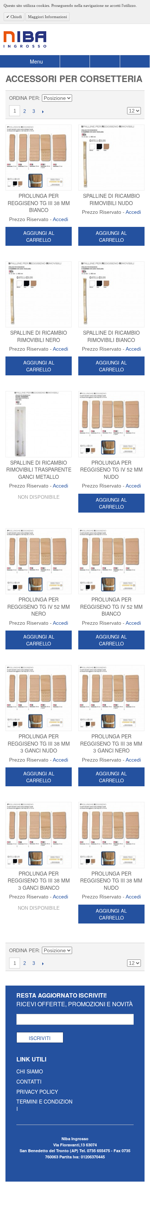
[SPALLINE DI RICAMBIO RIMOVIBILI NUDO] (111, 158)
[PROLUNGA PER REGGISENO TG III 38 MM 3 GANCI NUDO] (38, 698)
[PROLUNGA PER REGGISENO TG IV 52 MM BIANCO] (111, 561)
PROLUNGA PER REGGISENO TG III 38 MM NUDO (111, 880)
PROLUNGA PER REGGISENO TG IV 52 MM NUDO (111, 469)
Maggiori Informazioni (47, 17)
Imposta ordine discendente (78, 98)
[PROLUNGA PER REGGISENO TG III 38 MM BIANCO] (38, 158)
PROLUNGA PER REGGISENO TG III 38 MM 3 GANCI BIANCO (39, 880)
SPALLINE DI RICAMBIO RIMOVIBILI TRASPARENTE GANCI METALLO (38, 469)
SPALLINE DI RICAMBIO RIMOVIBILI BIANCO (111, 336)
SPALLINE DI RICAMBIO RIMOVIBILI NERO (38, 336)
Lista (135, 98)
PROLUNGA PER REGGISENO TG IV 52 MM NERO (38, 606)
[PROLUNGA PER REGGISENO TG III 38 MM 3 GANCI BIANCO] (38, 835)
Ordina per (24, 97)
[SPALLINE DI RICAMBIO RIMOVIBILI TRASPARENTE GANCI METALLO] (38, 424)
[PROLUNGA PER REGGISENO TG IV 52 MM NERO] (38, 561)
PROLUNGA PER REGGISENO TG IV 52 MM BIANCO (111, 606)
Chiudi (15, 17)
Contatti (29, 1081)
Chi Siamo (29, 1071)
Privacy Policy (37, 1091)
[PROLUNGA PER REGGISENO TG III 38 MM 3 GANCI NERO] (111, 698)
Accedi (60, 219)
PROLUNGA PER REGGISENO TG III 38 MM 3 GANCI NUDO (39, 743)
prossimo (42, 111)
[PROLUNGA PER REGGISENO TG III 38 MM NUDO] (111, 835)
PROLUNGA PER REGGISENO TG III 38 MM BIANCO (39, 202)
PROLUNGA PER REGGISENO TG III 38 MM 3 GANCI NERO (111, 743)
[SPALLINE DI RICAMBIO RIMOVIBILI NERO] (38, 294)
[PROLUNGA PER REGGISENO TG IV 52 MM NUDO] (111, 424)
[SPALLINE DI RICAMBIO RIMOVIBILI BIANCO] (111, 294)
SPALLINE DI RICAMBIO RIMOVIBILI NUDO (111, 199)
